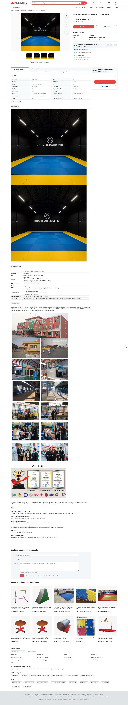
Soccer (65, 654)
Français (44, 696)
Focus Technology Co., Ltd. (54, 699)
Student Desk (14, 654)
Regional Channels (81, 694)
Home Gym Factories (16, 682)
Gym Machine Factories (42, 682)
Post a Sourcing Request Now (52, 575)
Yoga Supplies (15, 675)
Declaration (79, 699)
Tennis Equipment (68, 660)
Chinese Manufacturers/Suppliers (46, 694)
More (12, 689)
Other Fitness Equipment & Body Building (39, 675)
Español (34, 696)
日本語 (80, 696)
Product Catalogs (31, 651)
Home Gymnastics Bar (57, 675)
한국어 (76, 696)
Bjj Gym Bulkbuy (27, 686)
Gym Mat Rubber (73, 682)
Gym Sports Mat (83, 682)
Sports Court (94, 654)
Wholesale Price (66, 694)
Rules (116, 7)
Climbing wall (40, 654)
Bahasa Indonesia (105, 696)
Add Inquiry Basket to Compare (40, 62)
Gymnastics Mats (68, 657)
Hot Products (27, 694)
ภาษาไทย (88, 696)
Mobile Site (96, 694)
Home (12, 10)
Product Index (89, 694)
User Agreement (72, 699)
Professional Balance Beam (71, 675)
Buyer (83, 7)
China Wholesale (58, 694)
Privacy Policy (86, 699)
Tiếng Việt (98, 696)
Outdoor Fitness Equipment (97, 657)
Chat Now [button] (107, 26)
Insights (101, 694)
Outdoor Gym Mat (16, 686)
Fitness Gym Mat (94, 682)
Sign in (115, 4)
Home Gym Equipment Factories (58, 682)
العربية (72, 696)
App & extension (99, 7)
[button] (86, 72)
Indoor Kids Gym (105, 682)
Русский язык (51, 696)
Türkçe (93, 696)
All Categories (16, 7)
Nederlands (67, 696)
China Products (35, 694)
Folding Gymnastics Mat (86, 675)
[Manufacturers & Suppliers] (19, 3)
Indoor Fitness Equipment (16, 660)
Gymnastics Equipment (40, 10)
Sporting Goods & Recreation (20, 10)
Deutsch (61, 696)
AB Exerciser (24, 675)
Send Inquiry (83, 26)
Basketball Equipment (16, 657)
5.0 (99, 71)
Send (22, 575)
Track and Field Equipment (43, 660)
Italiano (56, 696)
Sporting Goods (31, 10)
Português (39, 696)
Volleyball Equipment (95, 660)
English (29, 696)
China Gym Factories (29, 682)
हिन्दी (84, 696)
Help (91, 7)
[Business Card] (115, 75)
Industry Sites (73, 694)
